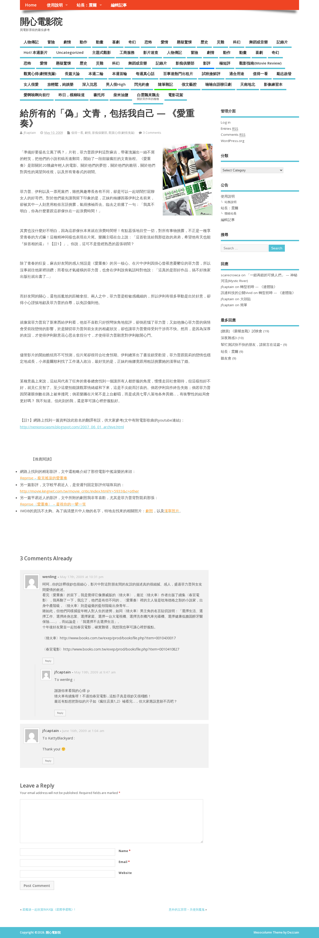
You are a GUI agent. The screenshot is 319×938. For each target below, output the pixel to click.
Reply (48, 660)
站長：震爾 (87, 5)
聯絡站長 (231, 213)
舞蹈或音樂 (258, 41)
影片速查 (150, 52)
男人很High (116, 84)
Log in (226, 122)
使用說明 (55, 5)
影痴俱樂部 (185, 63)
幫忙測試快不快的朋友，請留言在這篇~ (251, 344)
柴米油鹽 (120, 94)
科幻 (236, 41)
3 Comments (152, 133)
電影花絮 (175, 94)
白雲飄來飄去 (148, 96)
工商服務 (127, 52)
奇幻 (132, 41)
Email (124, 862)
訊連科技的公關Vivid (236, 292)
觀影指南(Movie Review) (260, 63)
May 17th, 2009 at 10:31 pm (81, 577)
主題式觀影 (101, 52)
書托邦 (99, 94)
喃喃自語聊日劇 (218, 84)
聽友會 (226, 358)
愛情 (164, 41)
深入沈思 (89, 84)
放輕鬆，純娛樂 (60, 84)
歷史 (204, 41)
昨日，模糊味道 (72, 94)
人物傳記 (31, 41)
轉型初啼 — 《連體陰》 (258, 287)
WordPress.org (232, 141)
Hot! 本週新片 (36, 52)
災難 (220, 41)
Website (125, 873)
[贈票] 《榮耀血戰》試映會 (241, 331)
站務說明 (231, 202)
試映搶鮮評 (211, 73)
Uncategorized (69, 52)
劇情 (67, 41)
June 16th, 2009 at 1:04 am (83, 730)
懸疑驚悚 (184, 41)
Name (125, 851)
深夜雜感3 (229, 338)
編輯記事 (119, 5)
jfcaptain (30, 133)
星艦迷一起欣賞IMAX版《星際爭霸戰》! (48, 909)
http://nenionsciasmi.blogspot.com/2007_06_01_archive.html (72, 426)
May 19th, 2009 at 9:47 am (95, 672)
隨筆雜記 (165, 84)
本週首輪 (119, 73)
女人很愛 (31, 84)
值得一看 (260, 73)
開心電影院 (41, 21)
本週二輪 (95, 73)
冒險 (51, 41)
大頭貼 (245, 299)
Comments (233, 134)
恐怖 (148, 41)
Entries (229, 128)
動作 (83, 41)
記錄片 (282, 41)
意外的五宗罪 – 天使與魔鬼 (187, 909)
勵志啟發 (284, 73)
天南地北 (247, 84)
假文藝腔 (189, 84)
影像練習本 (273, 84)
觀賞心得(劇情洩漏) (40, 73)
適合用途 (236, 73)
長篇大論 (72, 73)
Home (31, 5)
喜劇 (116, 41)
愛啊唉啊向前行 (37, 94)
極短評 (225, 63)
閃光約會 (141, 84)
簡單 (243, 305)
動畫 (99, 41)
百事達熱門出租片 (178, 73)
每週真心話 (145, 73)
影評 (207, 63)
